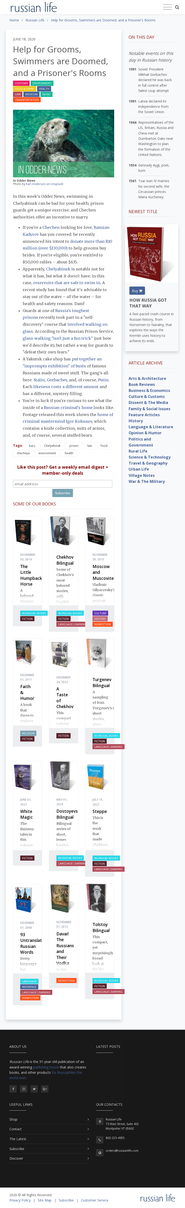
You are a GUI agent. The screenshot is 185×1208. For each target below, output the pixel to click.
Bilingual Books (34, 613)
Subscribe (16, 1148)
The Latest (17, 1139)
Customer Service (94, 1200)
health (69, 453)
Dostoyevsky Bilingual (69, 814)
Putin (103, 379)
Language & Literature (151, 426)
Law (17, 94)
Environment (42, 83)
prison (73, 446)
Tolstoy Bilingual (101, 927)
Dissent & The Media (148, 402)
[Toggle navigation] (167, 7)
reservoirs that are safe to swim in (66, 282)
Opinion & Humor (145, 432)
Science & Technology (150, 457)
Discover (16, 1158)
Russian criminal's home (68, 407)
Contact (15, 1129)
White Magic (26, 814)
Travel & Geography (148, 463)
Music (46, 94)
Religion (28, 733)
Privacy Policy (20, 1200)
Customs (21, 83)
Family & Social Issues (149, 408)
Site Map (45, 1200)
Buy (135, 290)
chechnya (23, 453)
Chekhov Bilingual (64, 560)
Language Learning (72, 624)
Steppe (99, 811)
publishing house (46, 1067)
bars (32, 446)
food (104, 446)
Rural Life (138, 451)
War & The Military (147, 481)
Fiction (27, 618)
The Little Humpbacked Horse (33, 575)
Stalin (39, 379)
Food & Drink (24, 88)
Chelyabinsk (58, 269)
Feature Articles (144, 414)
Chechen (50, 227)
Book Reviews (142, 384)
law (89, 446)
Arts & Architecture (147, 378)
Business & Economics (149, 390)
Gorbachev (57, 379)
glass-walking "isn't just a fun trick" (58, 338)
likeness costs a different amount (66, 386)
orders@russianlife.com (122, 1151)
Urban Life (139, 469)
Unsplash (57, 184)
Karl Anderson (36, 184)
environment (47, 453)
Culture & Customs (147, 396)
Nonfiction (102, 624)
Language (29, 981)
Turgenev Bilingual (101, 682)
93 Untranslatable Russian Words (35, 943)
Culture (100, 613)
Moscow (31, 94)
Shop (13, 1119)
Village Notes (142, 475)
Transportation (27, 100)
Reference (29, 987)
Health (44, 88)
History (100, 618)
